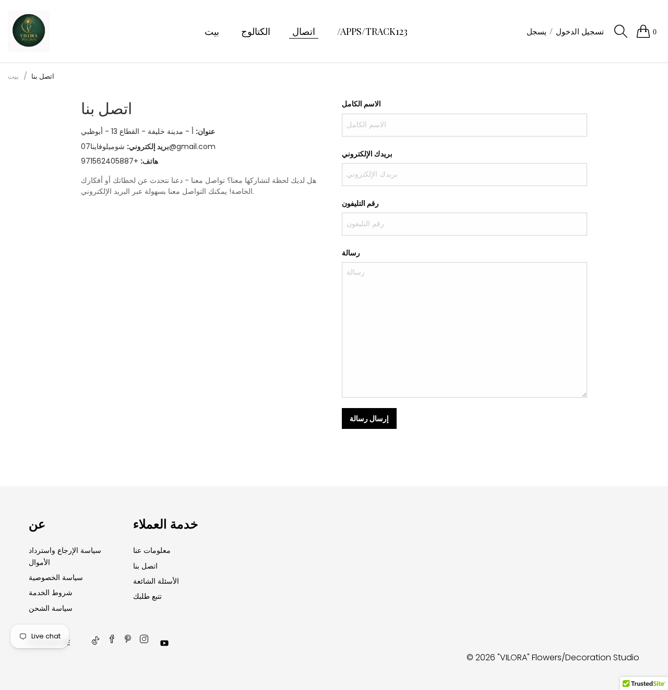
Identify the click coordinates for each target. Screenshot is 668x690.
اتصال (303, 31)
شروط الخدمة (51, 592)
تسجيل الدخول (580, 31)
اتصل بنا (145, 566)
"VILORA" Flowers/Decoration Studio (568, 657)
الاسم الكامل (361, 103)
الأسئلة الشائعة (156, 581)
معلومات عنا (152, 550)
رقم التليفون (360, 203)
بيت (212, 31)
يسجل (536, 31)
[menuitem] (211, 31)
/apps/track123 (372, 31)
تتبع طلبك (147, 596)
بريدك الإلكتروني (367, 153)
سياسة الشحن (51, 608)
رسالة (351, 252)
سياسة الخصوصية (56, 577)
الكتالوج (255, 31)
